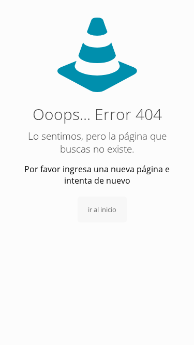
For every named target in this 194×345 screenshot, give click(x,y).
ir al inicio (102, 209)
